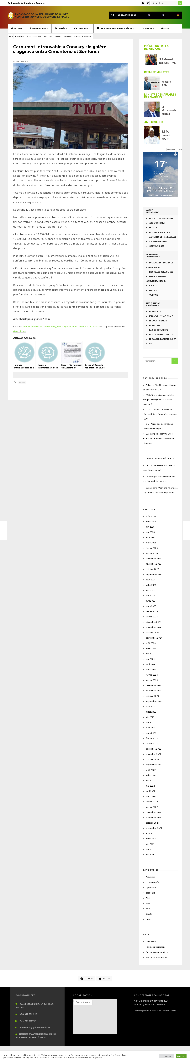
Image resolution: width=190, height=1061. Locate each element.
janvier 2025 (152, 616)
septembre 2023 (154, 701)
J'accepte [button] (181, 1056)
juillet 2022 (151, 775)
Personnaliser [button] (167, 1056)
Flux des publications (156, 946)
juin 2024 (150, 653)
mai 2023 (150, 722)
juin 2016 (150, 854)
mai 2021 (150, 849)
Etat (148, 898)
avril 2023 (150, 727)
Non (148, 908)
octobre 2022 (152, 759)
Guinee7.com (19, 331)
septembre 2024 (154, 637)
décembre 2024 (153, 621)
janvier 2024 (152, 680)
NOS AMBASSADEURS (159, 232)
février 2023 (152, 738)
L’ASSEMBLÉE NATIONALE (161, 316)
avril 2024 (150, 664)
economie (150, 892)
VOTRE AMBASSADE (152, 211)
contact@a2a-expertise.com (149, 1004)
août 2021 (151, 833)
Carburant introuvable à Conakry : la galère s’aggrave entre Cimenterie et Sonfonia (60, 326)
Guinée (61, 28)
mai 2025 (150, 595)
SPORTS (153, 285)
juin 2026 (150, 526)
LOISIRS (153, 290)
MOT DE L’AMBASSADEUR (161, 218)
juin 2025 (150, 590)
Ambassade (39, 28)
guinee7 (22, 382)
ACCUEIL (18, 28)
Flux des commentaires (157, 952)
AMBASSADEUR (154, 122)
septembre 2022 (154, 764)
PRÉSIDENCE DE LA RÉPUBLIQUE (156, 47)
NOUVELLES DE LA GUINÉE (161, 272)
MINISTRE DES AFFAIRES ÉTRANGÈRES (160, 96)
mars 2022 (151, 796)
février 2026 (152, 547)
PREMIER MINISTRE (156, 72)
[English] (147, 15)
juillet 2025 (151, 584)
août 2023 (151, 706)
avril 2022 (150, 791)
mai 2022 (150, 785)
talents (149, 919)
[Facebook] (143, 3)
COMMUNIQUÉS (156, 246)
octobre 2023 (152, 695)
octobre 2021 (152, 822)
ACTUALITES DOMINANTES (153, 255)
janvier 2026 (152, 553)
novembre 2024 (153, 627)
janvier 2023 (152, 743)
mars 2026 (151, 542)
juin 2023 (150, 717)
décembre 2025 (153, 558)
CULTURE (153, 295)
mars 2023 (151, 732)
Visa (166, 28)
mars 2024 (151, 669)
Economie (82, 28)
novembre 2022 (153, 754)
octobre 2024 (152, 632)
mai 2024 (150, 658)
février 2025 (152, 611)
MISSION (153, 227)
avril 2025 (150, 600)
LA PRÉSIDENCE (156, 311)
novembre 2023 (153, 690)
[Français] (161, 15)
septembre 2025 (154, 574)
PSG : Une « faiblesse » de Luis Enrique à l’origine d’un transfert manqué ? (159, 399)
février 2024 (152, 674)
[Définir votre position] (175, 154)
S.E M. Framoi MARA (166, 135)
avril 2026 (150, 537)
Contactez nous (126, 15)
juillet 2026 (151, 521)
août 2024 (151, 643)
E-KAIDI (148, 28)
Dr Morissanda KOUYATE (169, 110)
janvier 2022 (152, 806)
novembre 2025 (153, 563)
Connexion (151, 941)
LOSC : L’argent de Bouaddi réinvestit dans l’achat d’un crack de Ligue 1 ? (160, 414)
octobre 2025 (152, 569)
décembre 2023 (153, 685)
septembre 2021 (154, 828)
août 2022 (151, 769)
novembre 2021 (153, 817)
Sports (149, 913)
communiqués (152, 882)
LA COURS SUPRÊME (158, 330)
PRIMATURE (154, 325)
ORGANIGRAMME (157, 223)
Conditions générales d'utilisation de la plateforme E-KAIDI (155, 1011)
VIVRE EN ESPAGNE (158, 241)
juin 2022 (150, 780)
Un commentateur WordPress (160, 465)
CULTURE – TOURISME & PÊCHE (116, 28)
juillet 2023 (151, 711)
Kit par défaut (154, 469)
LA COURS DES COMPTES (161, 334)
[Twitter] (148, 3)
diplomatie (151, 887)
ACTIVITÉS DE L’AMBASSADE (162, 237)
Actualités (19, 36)
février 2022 (152, 801)
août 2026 (151, 516)
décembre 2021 (153, 812)
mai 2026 (150, 532)
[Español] (175, 15)
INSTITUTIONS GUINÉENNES (153, 304)
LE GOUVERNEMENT (158, 320)
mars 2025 (151, 606)
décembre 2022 (153, 748)
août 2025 (151, 579)
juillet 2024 (151, 648)
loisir (148, 903)
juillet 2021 (151, 838)
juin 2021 (150, 843)
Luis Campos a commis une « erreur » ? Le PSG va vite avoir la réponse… (158, 438)
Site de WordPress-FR (156, 957)
